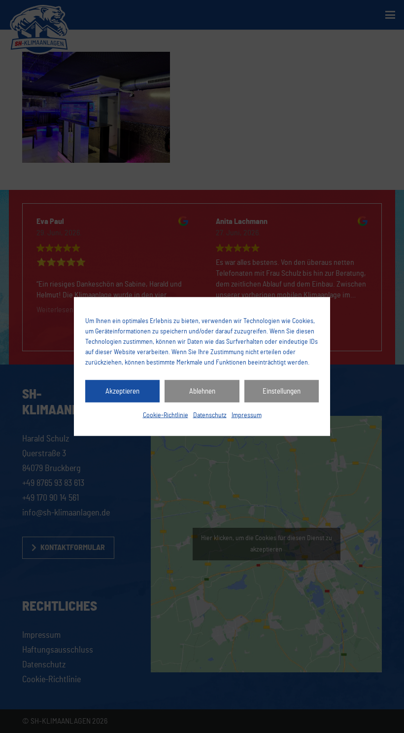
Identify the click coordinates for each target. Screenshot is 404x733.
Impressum (247, 415)
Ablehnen (202, 391)
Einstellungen (282, 391)
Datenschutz (210, 415)
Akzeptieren (122, 391)
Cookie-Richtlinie (165, 415)
